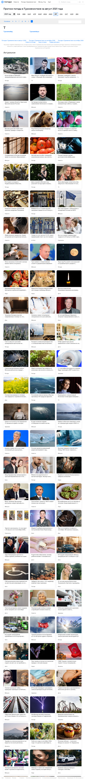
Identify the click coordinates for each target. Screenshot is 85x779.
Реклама (14, 778)
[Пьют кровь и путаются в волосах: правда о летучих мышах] (42, 655)
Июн (45, 14)
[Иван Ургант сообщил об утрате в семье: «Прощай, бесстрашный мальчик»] (42, 69)
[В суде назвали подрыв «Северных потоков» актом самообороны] (42, 415)
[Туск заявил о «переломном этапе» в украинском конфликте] (42, 256)
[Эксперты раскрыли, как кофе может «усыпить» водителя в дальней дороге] (15, 762)
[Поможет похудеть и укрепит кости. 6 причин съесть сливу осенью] (69, 123)
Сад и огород (42, 42)
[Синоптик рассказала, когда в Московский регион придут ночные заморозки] (15, 362)
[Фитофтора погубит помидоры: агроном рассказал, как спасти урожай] (42, 149)
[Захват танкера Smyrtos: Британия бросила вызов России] (15, 96)
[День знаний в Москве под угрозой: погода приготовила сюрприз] (42, 176)
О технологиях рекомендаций (49, 778)
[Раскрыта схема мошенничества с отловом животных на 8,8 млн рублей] (42, 336)
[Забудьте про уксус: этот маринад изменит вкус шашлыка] (42, 575)
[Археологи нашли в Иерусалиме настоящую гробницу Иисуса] (42, 282)
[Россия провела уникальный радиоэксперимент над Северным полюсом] (42, 442)
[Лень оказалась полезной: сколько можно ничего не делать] (15, 256)
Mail (3, 778)
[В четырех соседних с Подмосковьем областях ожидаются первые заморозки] (15, 176)
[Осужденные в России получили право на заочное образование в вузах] (15, 149)
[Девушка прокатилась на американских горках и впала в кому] (69, 708)
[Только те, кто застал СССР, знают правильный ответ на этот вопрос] (42, 229)
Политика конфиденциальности (33, 778)
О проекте (22, 778)
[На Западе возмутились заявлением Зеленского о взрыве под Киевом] (42, 96)
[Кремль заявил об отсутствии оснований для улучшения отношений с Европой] (15, 442)
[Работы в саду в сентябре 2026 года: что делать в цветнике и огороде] (42, 735)
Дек (77, 14)
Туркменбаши (34, 31)
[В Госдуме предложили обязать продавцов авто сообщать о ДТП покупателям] (69, 549)
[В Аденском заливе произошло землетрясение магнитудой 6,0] (69, 628)
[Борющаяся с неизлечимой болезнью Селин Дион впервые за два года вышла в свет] (69, 389)
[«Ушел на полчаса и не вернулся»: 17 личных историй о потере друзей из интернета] (15, 415)
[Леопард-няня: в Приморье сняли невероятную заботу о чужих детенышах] (69, 96)
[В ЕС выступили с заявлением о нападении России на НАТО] (69, 202)
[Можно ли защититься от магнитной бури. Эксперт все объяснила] (42, 469)
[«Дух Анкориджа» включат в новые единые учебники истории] (15, 549)
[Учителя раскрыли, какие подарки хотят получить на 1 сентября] (15, 602)
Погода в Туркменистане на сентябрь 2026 (42, 40)
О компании (8, 778)
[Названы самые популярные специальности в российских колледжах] (42, 309)
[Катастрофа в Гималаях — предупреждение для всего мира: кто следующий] (15, 69)
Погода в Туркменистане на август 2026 (14, 40)
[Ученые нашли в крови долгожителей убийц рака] (69, 149)
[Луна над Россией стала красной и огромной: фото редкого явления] (69, 256)
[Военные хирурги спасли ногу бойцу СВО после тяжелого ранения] (69, 442)
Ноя (71, 14)
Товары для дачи (54, 42)
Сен (61, 14)
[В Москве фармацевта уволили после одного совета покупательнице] (69, 602)
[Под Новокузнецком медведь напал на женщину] (42, 123)
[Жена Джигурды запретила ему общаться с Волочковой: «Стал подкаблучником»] (69, 176)
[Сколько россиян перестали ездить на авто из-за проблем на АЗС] (15, 655)
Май (40, 14)
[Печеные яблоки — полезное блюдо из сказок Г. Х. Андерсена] (69, 735)
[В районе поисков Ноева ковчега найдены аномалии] (69, 469)
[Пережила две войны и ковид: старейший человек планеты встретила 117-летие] (42, 602)
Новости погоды (31, 42)
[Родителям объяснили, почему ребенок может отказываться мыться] (42, 549)
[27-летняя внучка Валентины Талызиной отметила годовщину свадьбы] (69, 575)
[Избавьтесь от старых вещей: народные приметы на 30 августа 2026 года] (42, 202)
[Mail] (2, 2)
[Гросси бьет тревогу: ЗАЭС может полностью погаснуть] (42, 495)
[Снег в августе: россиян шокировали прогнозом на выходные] (15, 336)
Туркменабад (8, 31)
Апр (34, 14)
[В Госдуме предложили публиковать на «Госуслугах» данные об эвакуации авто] (15, 628)
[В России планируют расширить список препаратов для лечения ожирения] (42, 682)
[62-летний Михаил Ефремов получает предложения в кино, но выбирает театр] (69, 309)
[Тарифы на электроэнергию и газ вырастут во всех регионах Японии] (15, 735)
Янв (18, 14)
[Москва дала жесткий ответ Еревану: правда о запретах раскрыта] (15, 123)
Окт (66, 14)
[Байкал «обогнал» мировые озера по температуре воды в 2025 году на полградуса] (69, 415)
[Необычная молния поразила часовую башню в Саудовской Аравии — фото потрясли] (42, 708)
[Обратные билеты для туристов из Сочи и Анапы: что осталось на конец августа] (15, 708)
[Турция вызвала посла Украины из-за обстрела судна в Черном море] (42, 628)
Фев (23, 14)
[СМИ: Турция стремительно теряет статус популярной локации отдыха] (69, 655)
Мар (29, 14)
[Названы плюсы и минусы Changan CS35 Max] (69, 762)
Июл (50, 14)
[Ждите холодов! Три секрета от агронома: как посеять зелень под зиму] (42, 362)
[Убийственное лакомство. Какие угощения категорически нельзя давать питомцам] (15, 229)
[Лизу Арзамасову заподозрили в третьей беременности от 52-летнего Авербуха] (15, 469)
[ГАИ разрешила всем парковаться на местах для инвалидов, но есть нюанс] (15, 575)
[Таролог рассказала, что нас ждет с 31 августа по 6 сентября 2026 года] (15, 522)
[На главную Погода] (8, 2)
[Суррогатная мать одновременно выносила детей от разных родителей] (69, 682)
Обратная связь (61, 778)
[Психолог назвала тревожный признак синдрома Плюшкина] (15, 202)
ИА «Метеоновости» (79, 778)
